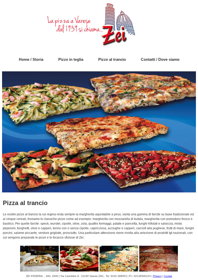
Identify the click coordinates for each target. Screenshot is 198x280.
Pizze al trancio (112, 59)
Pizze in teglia (70, 59)
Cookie (168, 276)
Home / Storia (31, 59)
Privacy (157, 276)
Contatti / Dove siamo (160, 59)
